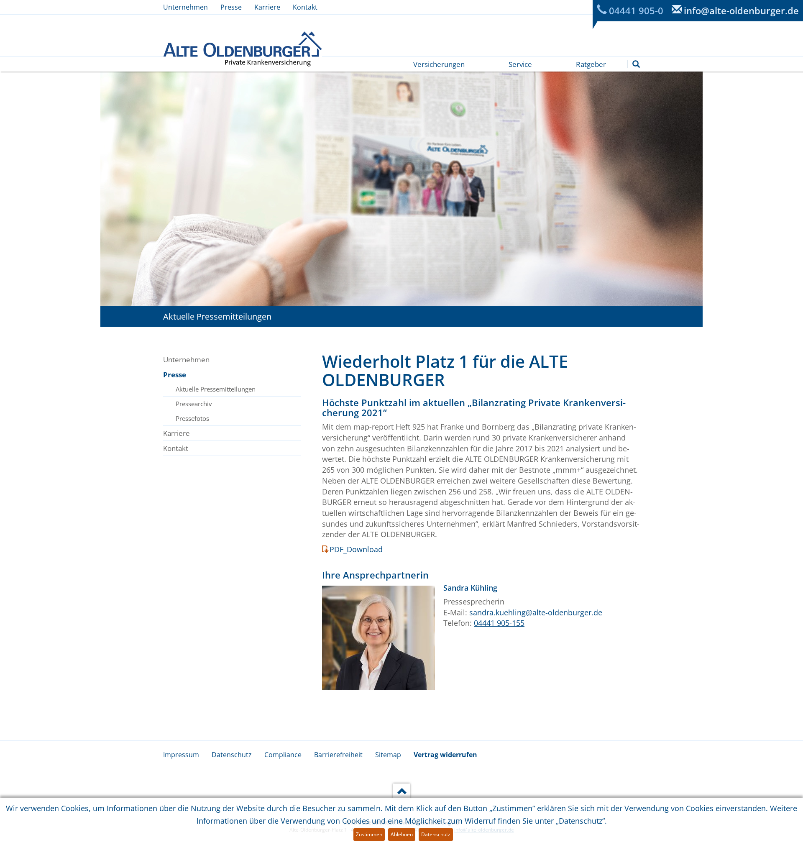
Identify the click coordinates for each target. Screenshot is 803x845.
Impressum (181, 754)
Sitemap (388, 754)
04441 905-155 (499, 623)
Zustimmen (369, 834)
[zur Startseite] (242, 49)
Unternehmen (185, 7)
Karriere (267, 7)
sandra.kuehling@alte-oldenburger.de (535, 612)
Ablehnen (402, 834)
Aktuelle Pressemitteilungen (216, 389)
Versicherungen (439, 64)
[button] (636, 64)
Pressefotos (192, 418)
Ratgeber (591, 64)
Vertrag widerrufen (445, 754)
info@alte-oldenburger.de (741, 10)
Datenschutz (232, 754)
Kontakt (305, 7)
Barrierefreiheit (338, 754)
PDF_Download (356, 549)
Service (520, 64)
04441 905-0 (636, 10)
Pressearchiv (194, 403)
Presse (231, 7)
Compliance (283, 754)
